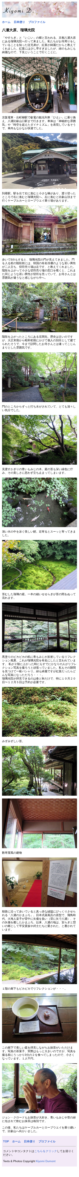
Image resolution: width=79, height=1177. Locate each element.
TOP (6, 1141)
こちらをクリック (45, 1151)
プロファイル (36, 22)
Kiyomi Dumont (46, 1161)
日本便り (19, 22)
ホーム (6, 22)
